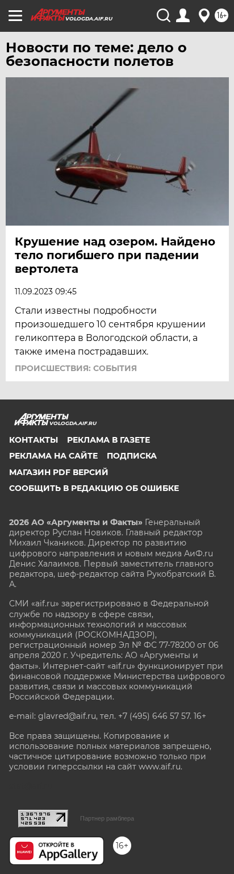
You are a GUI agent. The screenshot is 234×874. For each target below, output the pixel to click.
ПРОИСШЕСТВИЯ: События (76, 368)
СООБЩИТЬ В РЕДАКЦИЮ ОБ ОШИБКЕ (94, 488)
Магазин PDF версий (58, 472)
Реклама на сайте (53, 456)
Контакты (33, 440)
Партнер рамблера (107, 818)
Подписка (132, 456)
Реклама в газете (108, 440)
